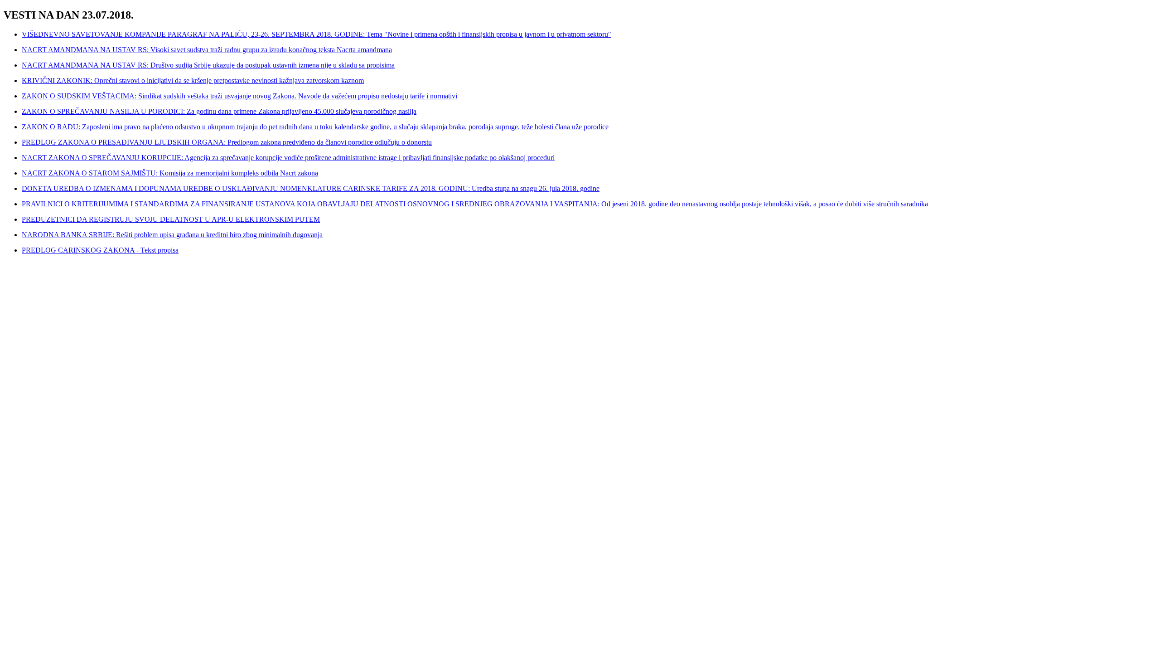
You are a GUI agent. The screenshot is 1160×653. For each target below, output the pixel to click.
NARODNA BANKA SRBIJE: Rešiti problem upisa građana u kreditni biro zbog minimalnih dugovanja (172, 235)
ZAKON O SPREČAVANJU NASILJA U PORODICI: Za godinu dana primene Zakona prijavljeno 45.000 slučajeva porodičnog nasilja (219, 111)
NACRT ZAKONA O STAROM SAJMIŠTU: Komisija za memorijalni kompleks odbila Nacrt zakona (170, 173)
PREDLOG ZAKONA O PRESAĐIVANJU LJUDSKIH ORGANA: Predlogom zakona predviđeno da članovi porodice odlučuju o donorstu (227, 142)
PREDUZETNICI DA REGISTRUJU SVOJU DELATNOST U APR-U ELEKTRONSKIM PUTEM (171, 219)
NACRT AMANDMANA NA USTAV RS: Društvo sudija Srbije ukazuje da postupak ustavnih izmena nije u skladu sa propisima (208, 65)
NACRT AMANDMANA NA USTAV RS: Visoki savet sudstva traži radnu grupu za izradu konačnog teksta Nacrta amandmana (207, 50)
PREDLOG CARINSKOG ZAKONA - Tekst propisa (100, 250)
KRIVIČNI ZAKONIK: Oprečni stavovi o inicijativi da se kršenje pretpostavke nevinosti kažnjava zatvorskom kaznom (193, 80)
